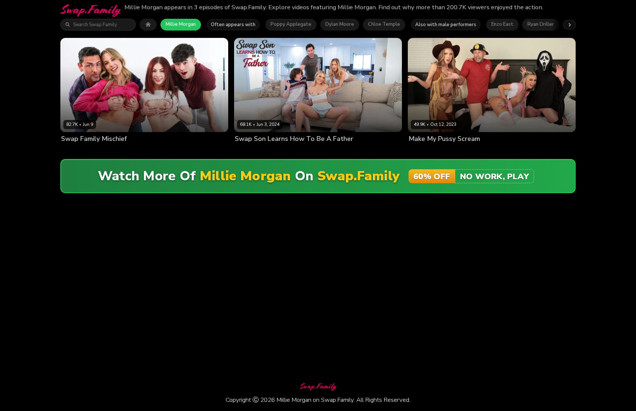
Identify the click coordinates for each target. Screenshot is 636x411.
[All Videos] (148, 25)
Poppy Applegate (291, 24)
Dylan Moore (339, 24)
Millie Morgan (181, 24)
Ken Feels (346, 151)
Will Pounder (526, 151)
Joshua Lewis (493, 151)
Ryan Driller (540, 24)
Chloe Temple (384, 24)
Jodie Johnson (317, 151)
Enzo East (502, 24)
